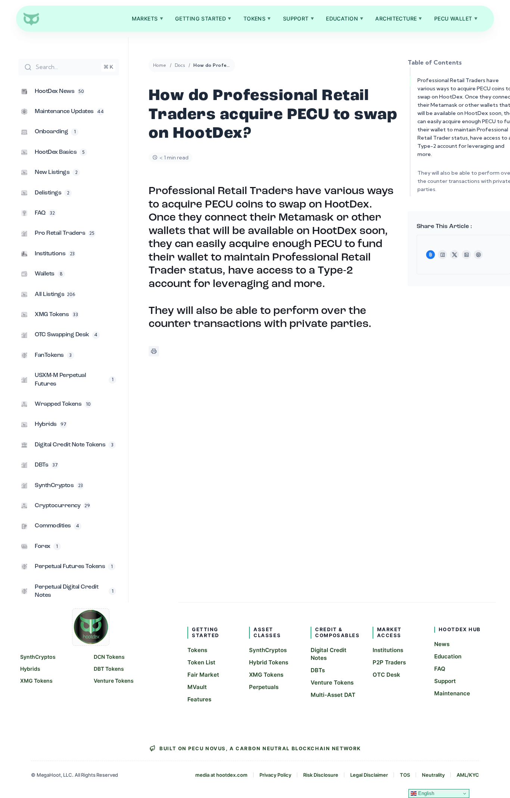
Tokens (257, 18)
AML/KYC (468, 775)
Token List (201, 662)
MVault (197, 687)
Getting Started (203, 18)
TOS (405, 775)
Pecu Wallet (456, 18)
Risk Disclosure (320, 775)
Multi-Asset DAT (333, 694)
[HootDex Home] (31, 18)
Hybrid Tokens (268, 662)
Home (160, 65)
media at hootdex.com (221, 775)
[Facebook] (442, 254)
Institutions (388, 650)
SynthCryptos (38, 657)
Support (298, 18)
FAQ (439, 668)
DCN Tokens (109, 657)
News (442, 644)
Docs (180, 65)
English (425, 793)
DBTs (318, 670)
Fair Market (203, 674)
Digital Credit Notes (328, 653)
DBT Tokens (109, 668)
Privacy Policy (275, 775)
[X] (454, 254)
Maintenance (452, 693)
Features (199, 699)
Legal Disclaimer (369, 775)
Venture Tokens (114, 680)
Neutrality (433, 775)
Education (344, 18)
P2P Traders (389, 662)
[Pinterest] (478, 254)
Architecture (398, 18)
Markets (147, 18)
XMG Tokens (36, 680)
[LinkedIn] (466, 254)
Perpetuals (264, 687)
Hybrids (30, 668)
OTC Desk (386, 674)
